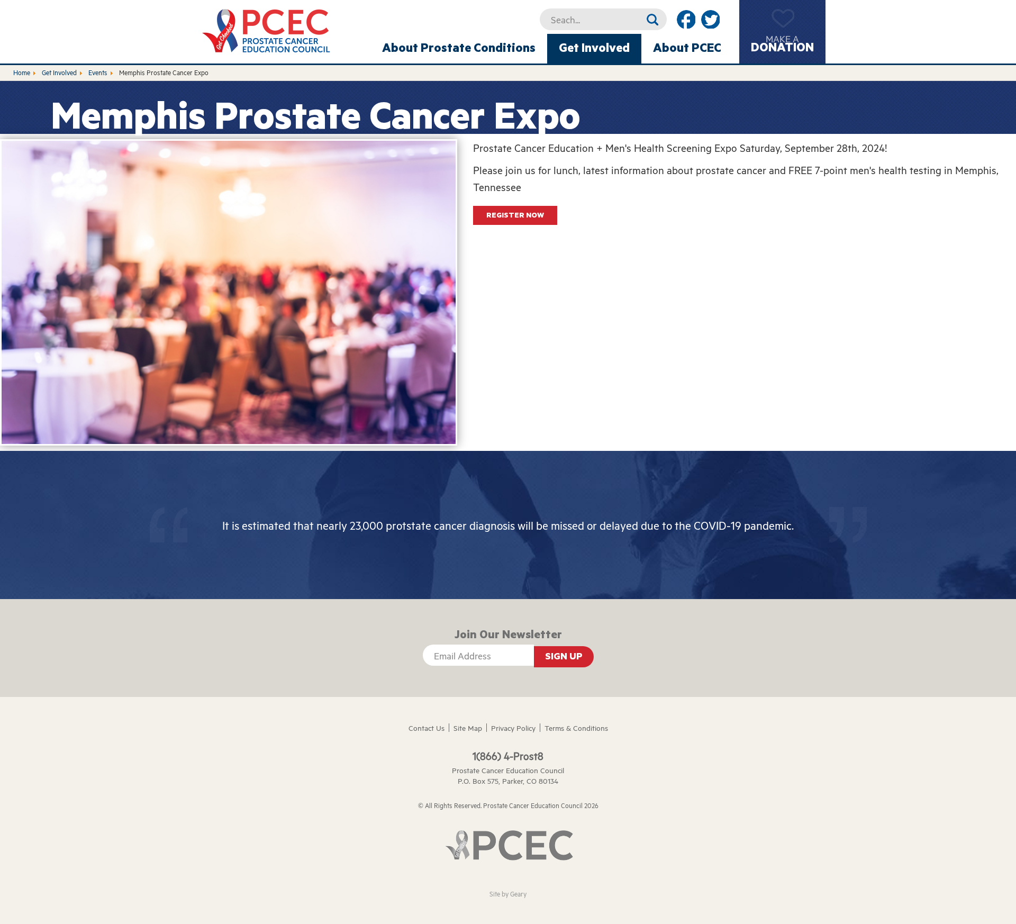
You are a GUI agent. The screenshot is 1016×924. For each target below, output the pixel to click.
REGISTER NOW (515, 215)
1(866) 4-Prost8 (508, 755)
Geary (518, 894)
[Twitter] (710, 19)
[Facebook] (685, 19)
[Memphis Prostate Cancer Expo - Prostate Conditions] (267, 30)
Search (652, 19)
